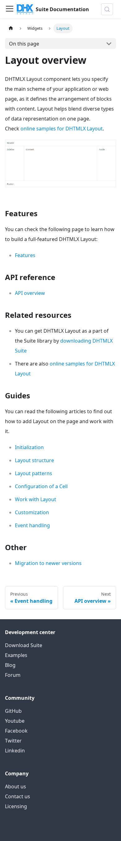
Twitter (13, 740)
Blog (10, 665)
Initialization (29, 447)
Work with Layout (35, 499)
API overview (30, 293)
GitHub (13, 710)
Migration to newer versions (48, 563)
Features (25, 255)
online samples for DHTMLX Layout (61, 128)
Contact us (17, 796)
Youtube (15, 720)
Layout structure (34, 460)
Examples (16, 655)
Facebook (16, 730)
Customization (32, 512)
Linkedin (15, 750)
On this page (24, 43)
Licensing (16, 806)
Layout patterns (33, 473)
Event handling (32, 525)
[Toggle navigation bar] (9, 9)
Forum (12, 675)
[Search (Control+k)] (107, 9)
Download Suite (23, 645)
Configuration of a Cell (41, 486)
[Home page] (11, 28)
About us (15, 786)
